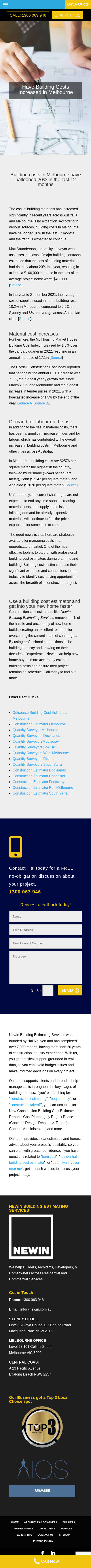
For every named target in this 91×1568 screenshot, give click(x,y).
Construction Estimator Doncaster (39, 776)
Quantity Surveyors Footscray (36, 741)
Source (15, 285)
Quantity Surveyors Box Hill (34, 747)
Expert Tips (24, 1534)
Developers (47, 1528)
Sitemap (64, 1534)
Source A (25, 403)
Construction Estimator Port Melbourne (43, 787)
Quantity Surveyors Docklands (36, 736)
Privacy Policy (43, 1541)
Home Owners (23, 1528)
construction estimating (28, 1099)
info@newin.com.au (35, 1309)
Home (15, 1522)
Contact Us (45, 1534)
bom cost (49, 1156)
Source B (41, 403)
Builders (69, 1522)
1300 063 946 (25, 892)
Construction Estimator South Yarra (40, 793)
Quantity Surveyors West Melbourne (41, 753)
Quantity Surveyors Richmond (36, 759)
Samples (66, 1528)
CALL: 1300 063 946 (28, 15)
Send (67, 990)
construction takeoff (25, 1105)
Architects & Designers (40, 1522)
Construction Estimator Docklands (39, 770)
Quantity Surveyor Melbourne (35, 730)
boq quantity (60, 1099)
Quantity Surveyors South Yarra (37, 764)
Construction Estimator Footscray (38, 782)
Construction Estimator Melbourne (39, 724)
